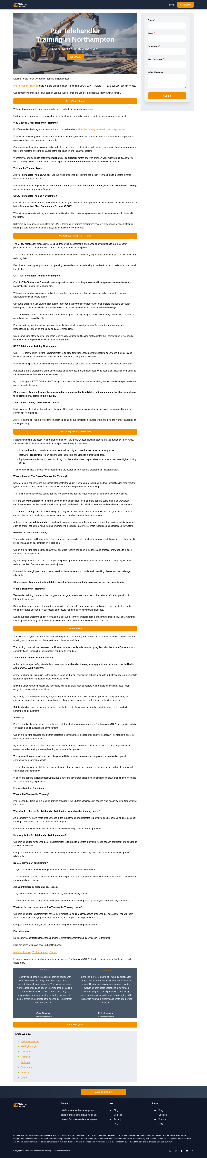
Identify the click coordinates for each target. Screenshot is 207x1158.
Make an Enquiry (104, 1092)
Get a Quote (75, 57)
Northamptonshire (22, 952)
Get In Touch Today (75, 101)
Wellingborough (40, 952)
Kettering (25, 1062)
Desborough (27, 1067)
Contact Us (185, 5)
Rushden (25, 1057)
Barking (53, 952)
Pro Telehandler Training (25, 86)
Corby (24, 1078)
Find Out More (75, 629)
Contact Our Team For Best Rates (75, 236)
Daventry (25, 1051)
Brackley (25, 1072)
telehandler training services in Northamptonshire (100, 129)
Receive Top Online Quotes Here (75, 432)
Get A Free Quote (75, 1024)
